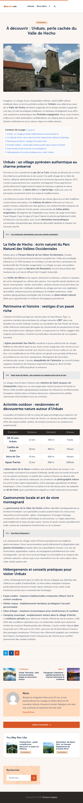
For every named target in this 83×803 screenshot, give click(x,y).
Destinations (41, 22)
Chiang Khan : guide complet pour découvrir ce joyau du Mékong (29, 745)
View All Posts (28, 712)
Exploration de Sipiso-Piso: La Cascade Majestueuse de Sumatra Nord (66, 745)
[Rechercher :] (21, 777)
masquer (30, 130)
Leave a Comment (40, 725)
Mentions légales (49, 797)
